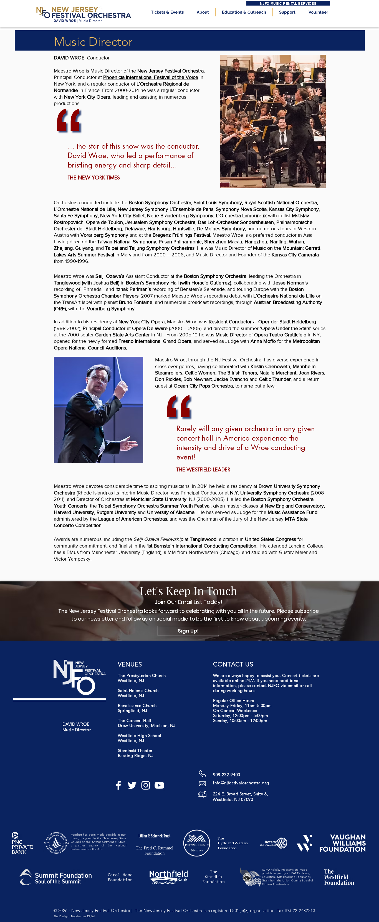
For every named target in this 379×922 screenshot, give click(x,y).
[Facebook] (118, 785)
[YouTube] (159, 785)
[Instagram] (145, 785)
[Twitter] (132, 785)
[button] (167, 12)
